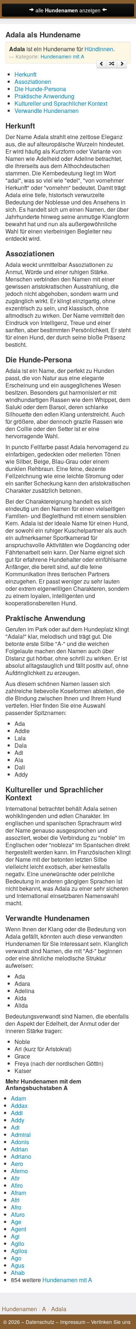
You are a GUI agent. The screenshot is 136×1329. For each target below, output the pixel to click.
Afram (18, 1192)
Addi (17, 1113)
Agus (17, 1265)
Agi (15, 1236)
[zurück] (101, 64)
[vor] (122, 64)
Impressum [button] (72, 1321)
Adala (58, 1309)
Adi (15, 1127)
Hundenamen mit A (62, 56)
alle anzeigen (68, 10)
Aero (17, 1163)
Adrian (19, 1149)
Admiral (21, 1134)
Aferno (19, 1171)
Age (16, 1222)
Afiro (17, 1185)
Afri (15, 1200)
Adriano (21, 1156)
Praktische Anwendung (44, 96)
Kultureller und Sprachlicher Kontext (61, 103)
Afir (15, 1178)
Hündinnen (99, 49)
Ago (16, 1258)
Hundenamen (19, 1309)
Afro (16, 1207)
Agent (18, 1229)
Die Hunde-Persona (40, 89)
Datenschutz (40, 1321)
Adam (18, 1098)
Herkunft (25, 74)
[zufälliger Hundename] (111, 64)
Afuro (18, 1214)
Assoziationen (33, 81)
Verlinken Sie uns (111, 1321)
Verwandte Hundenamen (47, 110)
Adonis (20, 1142)
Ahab (18, 1272)
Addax (19, 1105)
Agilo (17, 1243)
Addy (17, 1120)
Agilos (19, 1251)
